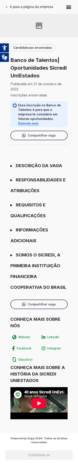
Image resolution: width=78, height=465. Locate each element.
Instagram (54, 348)
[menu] (69, 7)
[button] (69, 7)
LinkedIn (53, 337)
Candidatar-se (39, 455)
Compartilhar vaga (42, 135)
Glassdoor (25, 359)
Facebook (24, 348)
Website (24, 337)
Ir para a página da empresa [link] (31, 7)
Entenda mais (28, 123)
